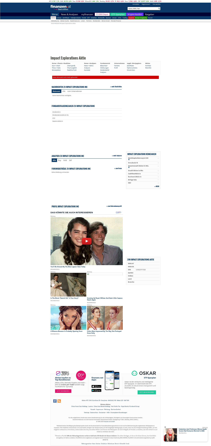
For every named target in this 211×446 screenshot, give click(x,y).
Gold (151, 1)
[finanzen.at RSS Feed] (59, 401)
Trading (125, 18)
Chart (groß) (71, 66)
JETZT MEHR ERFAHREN (147, 392)
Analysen (87, 68)
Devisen (108, 18)
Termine (89, 21)
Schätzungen (104, 68)
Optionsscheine (132, 68)
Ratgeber (149, 14)
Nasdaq (102, 1)
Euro (126, 1)
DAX (61, 1)
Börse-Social (106, 21)
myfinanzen (87, 14)
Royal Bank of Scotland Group (130, 406)
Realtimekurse (75, 21)
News (93, 443)
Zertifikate (66, 18)
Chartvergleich (72, 68)
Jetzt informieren (63, 391)
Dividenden (96, 21)
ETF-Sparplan (118, 14)
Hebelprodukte (76, 18)
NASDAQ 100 (112, 400)
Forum (150, 18)
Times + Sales (56, 68)
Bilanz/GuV (103, 66)
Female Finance (116, 21)
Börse (55, 14)
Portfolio (148, 66)
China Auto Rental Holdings (102, 406)
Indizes (59, 18)
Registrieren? (146, 4)
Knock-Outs (131, 70)
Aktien (53, 18)
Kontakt (93, 409)
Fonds (84, 18)
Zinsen (114, 18)
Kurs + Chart (56, 66)
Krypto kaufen (135, 14)
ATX (50, 1)
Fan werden (156, 4)
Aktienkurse (55, 21)
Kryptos (131, 18)
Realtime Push (72, 70)
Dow (74, 1)
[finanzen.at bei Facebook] (55, 401)
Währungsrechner (87, 443)
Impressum (99, 409)
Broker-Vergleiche (141, 18)
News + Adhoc (88, 66)
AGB (108, 412)
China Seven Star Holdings (79, 406)
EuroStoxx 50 (96, 400)
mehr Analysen (117, 156)
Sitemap (86, 412)
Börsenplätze (56, 70)
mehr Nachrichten (117, 86)
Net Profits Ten (116, 406)
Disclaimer (102, 412)
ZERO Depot (103, 14)
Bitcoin (117, 443)
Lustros (90, 406)
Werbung (107, 409)
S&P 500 (126, 400)
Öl (115, 1)
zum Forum (119, 168)
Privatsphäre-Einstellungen (119, 412)
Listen (83, 21)
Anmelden (136, 4)
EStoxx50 (88, 1)
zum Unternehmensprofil (115, 206)
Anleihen (94, 18)
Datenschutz (94, 412)
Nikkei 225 (120, 400)
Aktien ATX (85, 400)
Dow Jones (104, 400)
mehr (157, 186)
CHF (139, 1)
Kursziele (87, 70)
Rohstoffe (101, 18)
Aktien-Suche (64, 21)
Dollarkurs (104, 443)
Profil (116, 68)
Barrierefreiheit (116, 409)
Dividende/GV (104, 70)
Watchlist (148, 68)
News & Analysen (69, 14)
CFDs (119, 18)
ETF (88, 18)
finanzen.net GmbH (109, 421)
